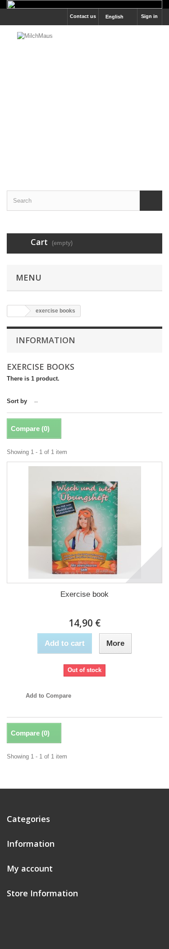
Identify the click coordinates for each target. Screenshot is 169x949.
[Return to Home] (16, 311)
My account (30, 868)
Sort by (17, 401)
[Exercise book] (84, 522)
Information (45, 340)
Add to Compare (48, 695)
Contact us (83, 16)
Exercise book (84, 594)
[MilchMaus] (84, 100)
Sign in (149, 16)
